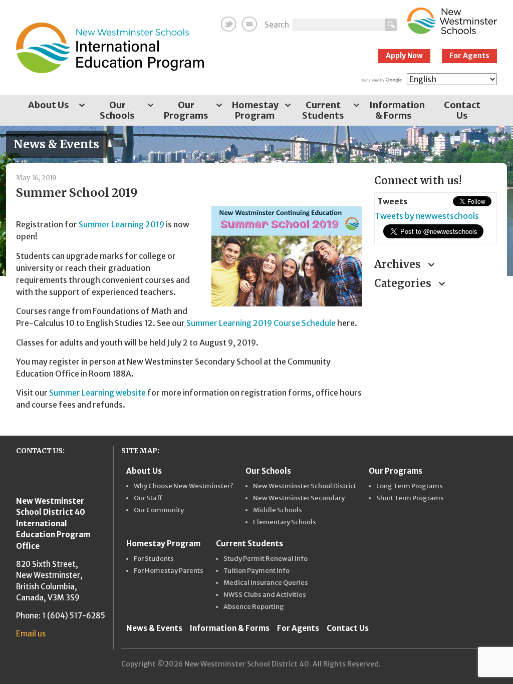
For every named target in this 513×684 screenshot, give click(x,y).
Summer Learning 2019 (121, 224)
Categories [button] (404, 283)
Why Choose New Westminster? (183, 486)
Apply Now (404, 55)
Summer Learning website (97, 393)
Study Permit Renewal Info (265, 559)
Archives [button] (398, 264)
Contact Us (462, 110)
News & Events (154, 628)
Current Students (323, 110)
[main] (188, 297)
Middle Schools (277, 510)
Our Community (159, 510)
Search (277, 25)
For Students (154, 559)
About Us (48, 105)
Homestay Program (255, 110)
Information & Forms (397, 110)
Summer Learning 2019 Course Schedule (261, 323)
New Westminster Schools (452, 21)
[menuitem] (50, 110)
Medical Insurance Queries (265, 583)
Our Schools (117, 110)
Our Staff (148, 498)
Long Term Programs (409, 486)
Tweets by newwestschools (427, 216)
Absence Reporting (253, 607)
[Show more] (81, 106)
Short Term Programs (410, 498)
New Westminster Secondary (299, 498)
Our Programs (186, 110)
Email (249, 24)
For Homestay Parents (168, 571)
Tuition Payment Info (256, 571)
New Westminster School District (304, 486)
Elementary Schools (284, 522)
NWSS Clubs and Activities (264, 595)
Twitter (228, 24)
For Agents (469, 55)
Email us (31, 633)
